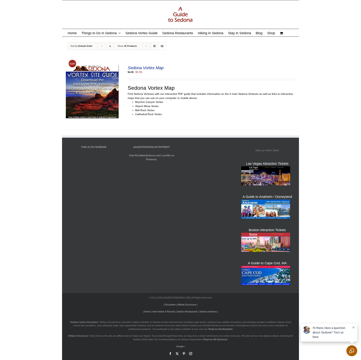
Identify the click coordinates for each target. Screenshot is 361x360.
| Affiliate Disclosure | (186, 304)
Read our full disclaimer (221, 329)
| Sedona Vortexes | (208, 311)
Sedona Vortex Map (146, 67)
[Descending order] (110, 46)
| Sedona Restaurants (186, 311)
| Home (146, 311)
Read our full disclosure (215, 339)
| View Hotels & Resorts (163, 311)
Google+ (180, 346)
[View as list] (162, 46)
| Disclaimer (170, 304)
